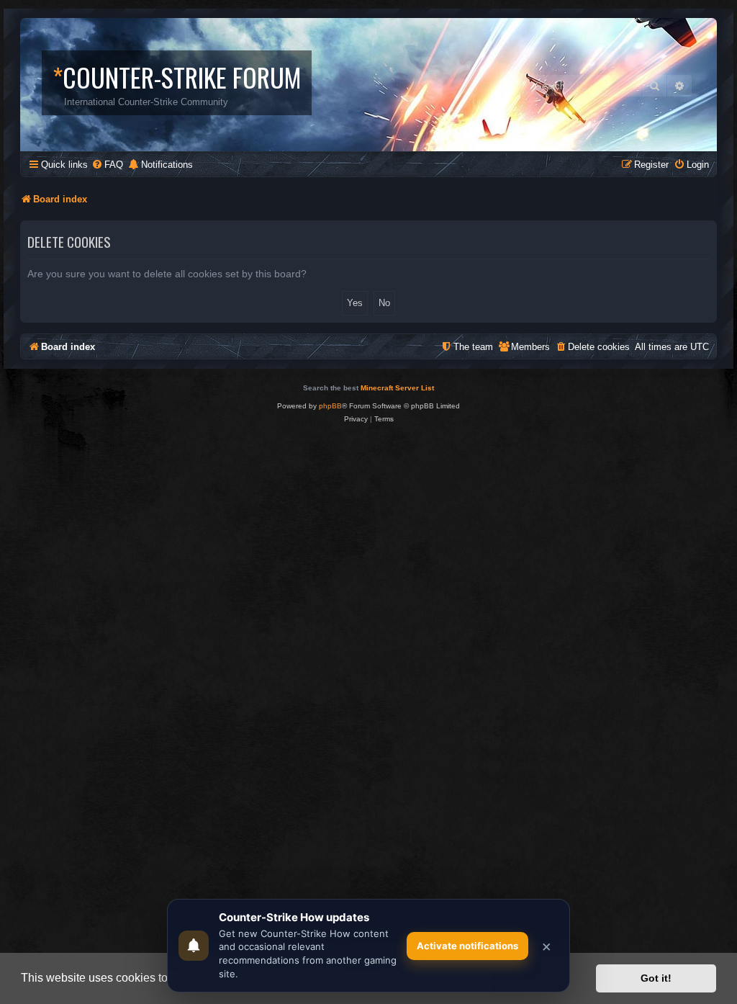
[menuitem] (107, 164)
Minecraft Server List (397, 388)
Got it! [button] (656, 978)
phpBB (330, 406)
